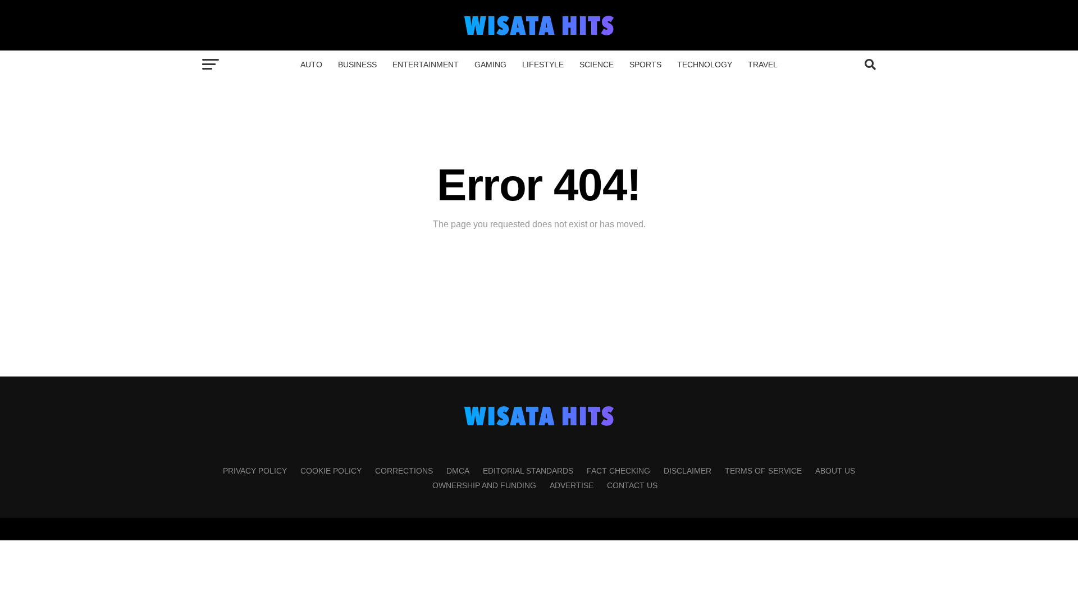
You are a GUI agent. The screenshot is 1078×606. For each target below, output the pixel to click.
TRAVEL (763, 64)
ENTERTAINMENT (425, 64)
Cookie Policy (331, 470)
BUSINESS (357, 64)
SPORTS (645, 64)
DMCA (457, 470)
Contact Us (632, 485)
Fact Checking (618, 470)
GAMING (490, 64)
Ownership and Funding (484, 485)
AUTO (311, 64)
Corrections (404, 470)
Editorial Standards (528, 470)
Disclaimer (687, 470)
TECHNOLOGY (704, 64)
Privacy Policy (255, 470)
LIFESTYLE (543, 64)
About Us (835, 470)
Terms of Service (763, 470)
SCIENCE (596, 64)
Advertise (571, 485)
